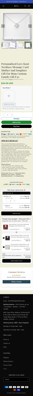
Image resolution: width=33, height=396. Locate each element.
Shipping (11, 79)
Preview (16, 119)
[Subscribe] (28, 379)
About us (6, 339)
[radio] (16, 197)
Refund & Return (8, 361)
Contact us (6, 343)
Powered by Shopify (21, 392)
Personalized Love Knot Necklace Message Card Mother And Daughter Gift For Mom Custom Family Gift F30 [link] (19, 225)
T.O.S (5, 369)
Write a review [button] (16, 282)
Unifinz (13, 392)
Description (5, 131)
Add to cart (16, 213)
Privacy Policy (7, 365)
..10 (12, 39)
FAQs (5, 347)
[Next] (30, 26)
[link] (5, 227)
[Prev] (3, 26)
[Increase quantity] (14, 201)
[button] (3, 6)
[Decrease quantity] (7, 201)
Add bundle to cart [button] (16, 260)
